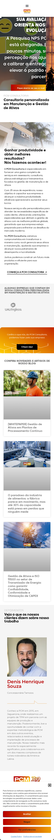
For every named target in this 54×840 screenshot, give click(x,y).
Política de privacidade (32, 836)
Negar (27, 822)
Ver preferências (27, 830)
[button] (49, 785)
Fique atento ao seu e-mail (31, 88)
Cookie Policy (16, 836)
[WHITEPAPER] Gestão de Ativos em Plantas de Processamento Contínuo (25, 427)
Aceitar (27, 814)
